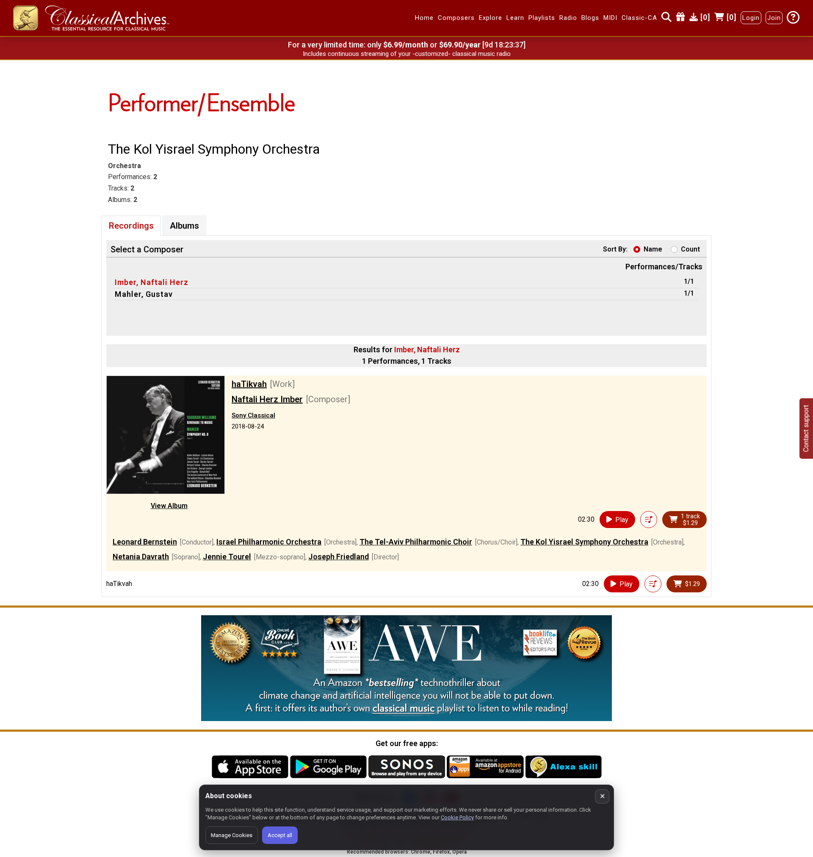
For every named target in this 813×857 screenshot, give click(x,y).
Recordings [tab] (131, 226)
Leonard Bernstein (145, 541)
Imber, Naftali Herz (151, 282)
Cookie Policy (457, 817)
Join (774, 18)
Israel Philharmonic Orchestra (268, 541)
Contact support (806, 428)
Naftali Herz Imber (267, 399)
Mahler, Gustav (144, 294)
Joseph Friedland (338, 556)
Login (751, 18)
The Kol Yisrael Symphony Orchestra (584, 541)
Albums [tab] (184, 226)
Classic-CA (639, 18)
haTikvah (249, 384)
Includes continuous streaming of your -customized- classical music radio (407, 54)
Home (424, 18)
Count (690, 249)
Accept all (280, 835)
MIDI (610, 18)
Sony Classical (253, 415)
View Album (169, 506)
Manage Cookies (231, 835)
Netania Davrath (141, 556)
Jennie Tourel (227, 556)
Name (653, 249)
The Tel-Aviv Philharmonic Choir (415, 541)
